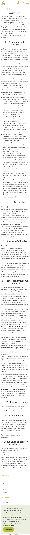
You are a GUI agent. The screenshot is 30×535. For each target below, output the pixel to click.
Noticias (4, 486)
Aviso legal (5, 502)
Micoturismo (6, 483)
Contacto (5, 492)
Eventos (4, 489)
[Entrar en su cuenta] (22, 2)
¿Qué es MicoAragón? (8, 481)
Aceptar (8, 529)
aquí (12, 525)
